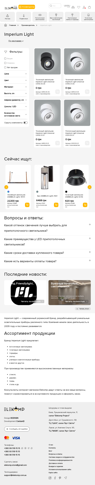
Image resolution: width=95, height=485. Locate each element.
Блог (50, 451)
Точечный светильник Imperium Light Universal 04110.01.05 (74, 82)
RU (68, 5)
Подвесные (23, 19)
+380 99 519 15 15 (12, 448)
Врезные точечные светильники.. (64, 285)
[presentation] (6, 187)
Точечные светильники (88, 19)
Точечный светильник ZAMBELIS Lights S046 (74, 196)
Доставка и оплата (56, 463)
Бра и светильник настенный (56, 19)
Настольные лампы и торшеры (72, 19)
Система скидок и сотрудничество (61, 457)
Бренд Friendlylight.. (20, 283)
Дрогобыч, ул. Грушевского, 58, (63, 421)
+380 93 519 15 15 (12, 451)
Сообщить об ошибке (18, 429)
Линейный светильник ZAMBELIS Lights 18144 (16, 196)
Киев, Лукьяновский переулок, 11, (63, 414)
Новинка (10, 63)
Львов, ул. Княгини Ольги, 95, (62, 429)
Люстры (7, 19)
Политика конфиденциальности (60, 460)
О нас (51, 445)
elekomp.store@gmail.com (15, 465)
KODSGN (14, 418)
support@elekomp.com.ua (15, 475)
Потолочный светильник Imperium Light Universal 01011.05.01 (75, 133)
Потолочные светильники (40, 19)
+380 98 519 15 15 (12, 455)
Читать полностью (31, 301)
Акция (9, 58)
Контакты (52, 448)
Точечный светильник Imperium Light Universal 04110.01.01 (45, 133)
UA (65, 5)
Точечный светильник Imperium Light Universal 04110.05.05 (45, 82)
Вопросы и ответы (55, 454)
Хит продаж (12, 67)
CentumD (20, 421)
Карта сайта (53, 473)
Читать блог (84, 309)
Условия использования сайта (60, 470)
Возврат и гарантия (56, 466)
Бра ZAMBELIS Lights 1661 (47, 196)
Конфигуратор (28, 7)
